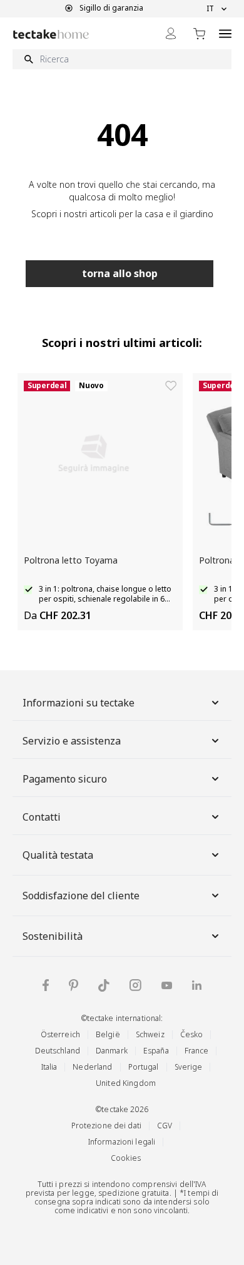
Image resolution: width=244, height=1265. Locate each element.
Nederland (92, 1067)
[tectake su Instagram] (135, 985)
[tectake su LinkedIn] (196, 985)
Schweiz (150, 1034)
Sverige (189, 1067)
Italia (49, 1067)
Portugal (143, 1067)
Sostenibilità (53, 936)
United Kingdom (126, 1083)
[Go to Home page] (51, 34)
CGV (164, 1125)
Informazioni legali (121, 1141)
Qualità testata (58, 855)
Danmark (112, 1050)
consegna (52, 1201)
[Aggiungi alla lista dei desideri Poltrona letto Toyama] (170, 386)
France (197, 1050)
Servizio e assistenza (72, 741)
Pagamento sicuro (65, 779)
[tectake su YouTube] (166, 985)
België (108, 1034)
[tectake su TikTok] (103, 985)
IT (210, 9)
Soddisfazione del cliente (81, 895)
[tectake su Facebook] (46, 985)
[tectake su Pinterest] (73, 985)
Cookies (126, 1158)
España (156, 1050)
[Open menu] (225, 33)
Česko (191, 1034)
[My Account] (171, 33)
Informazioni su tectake (79, 703)
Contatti (42, 817)
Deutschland (57, 1050)
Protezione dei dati (106, 1125)
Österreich (60, 1034)
